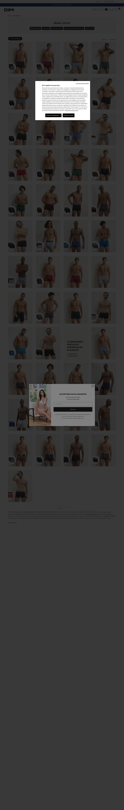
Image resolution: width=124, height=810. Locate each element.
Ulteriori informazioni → (53, 115)
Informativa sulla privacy (71, 110)
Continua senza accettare (82, 83)
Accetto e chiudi (69, 115)
